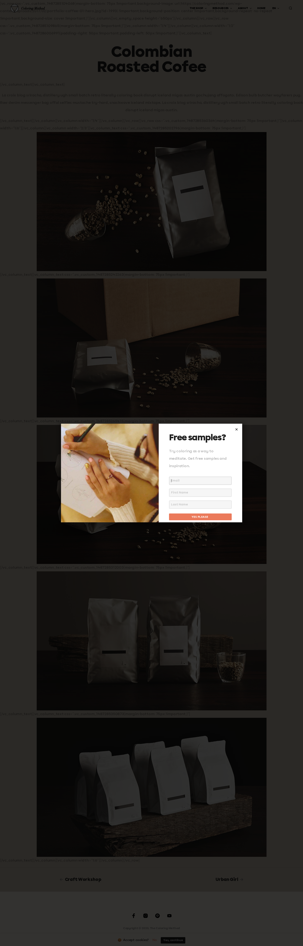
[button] (236, 429)
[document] (151, 473)
